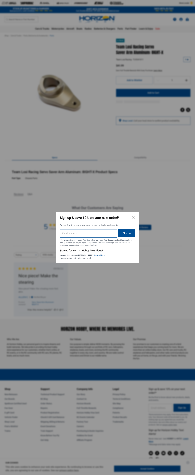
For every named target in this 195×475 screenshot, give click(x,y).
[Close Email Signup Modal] (133, 217)
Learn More (99, 255)
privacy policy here (90, 245)
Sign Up (127, 233)
